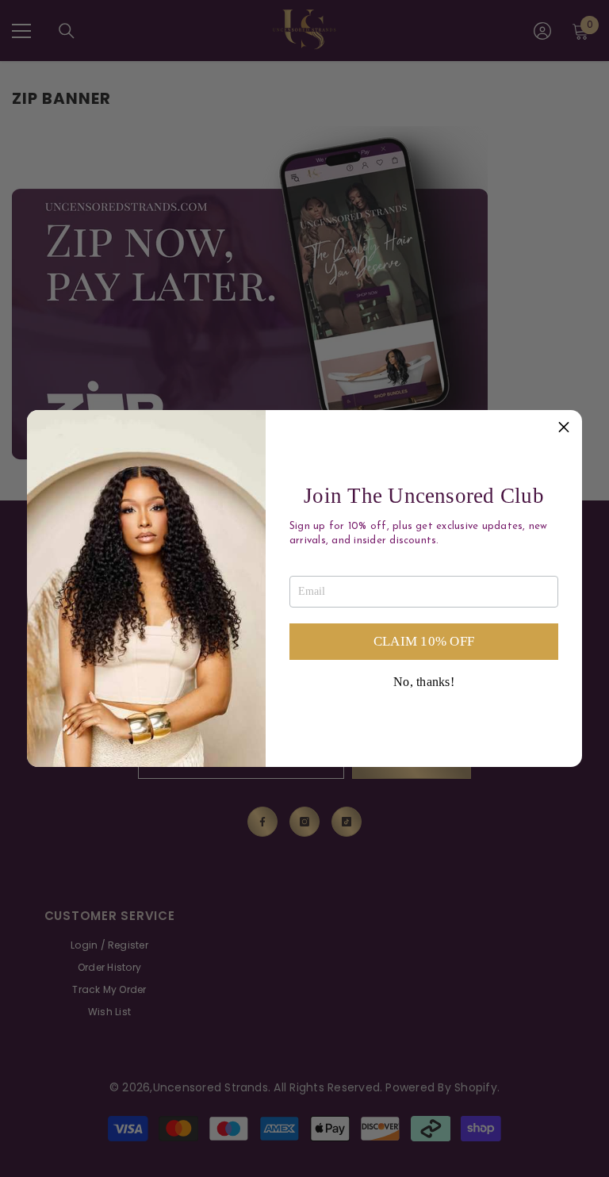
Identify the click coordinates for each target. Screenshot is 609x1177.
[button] (563, 428)
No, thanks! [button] (423, 682)
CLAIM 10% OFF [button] (423, 641)
